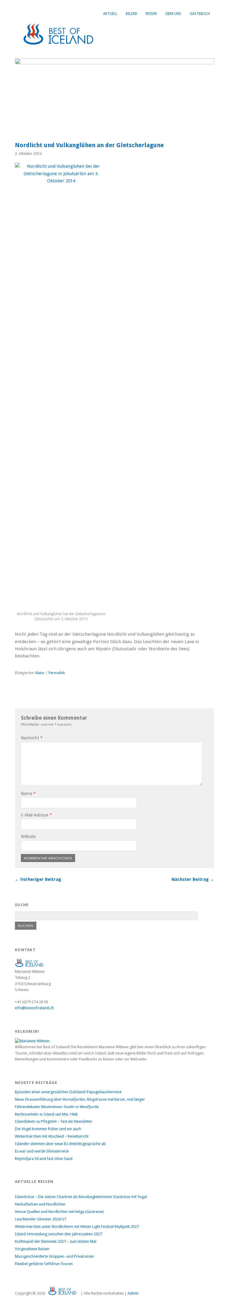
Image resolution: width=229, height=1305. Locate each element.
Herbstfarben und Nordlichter (40, 1204)
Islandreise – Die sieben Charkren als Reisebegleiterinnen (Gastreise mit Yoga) (81, 1196)
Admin (133, 1293)
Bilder (131, 14)
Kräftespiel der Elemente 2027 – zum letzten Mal (55, 1241)
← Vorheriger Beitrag (38, 879)
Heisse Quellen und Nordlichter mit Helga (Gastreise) (59, 1211)
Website (28, 836)
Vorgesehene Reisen (32, 1249)
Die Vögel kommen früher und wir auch (48, 1129)
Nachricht (32, 737)
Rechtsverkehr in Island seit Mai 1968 (46, 1114)
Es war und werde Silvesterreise (42, 1151)
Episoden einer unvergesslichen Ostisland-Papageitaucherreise (68, 1092)
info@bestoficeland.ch (34, 1008)
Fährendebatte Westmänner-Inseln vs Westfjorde (57, 1107)
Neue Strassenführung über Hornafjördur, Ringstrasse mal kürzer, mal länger (80, 1099)
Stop (207, 68)
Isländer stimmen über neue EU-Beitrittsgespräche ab (60, 1143)
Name (28, 793)
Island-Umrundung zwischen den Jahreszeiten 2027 (58, 1234)
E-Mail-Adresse (36, 815)
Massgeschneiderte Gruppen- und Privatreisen (54, 1256)
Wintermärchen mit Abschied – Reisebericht (52, 1136)
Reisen (151, 14)
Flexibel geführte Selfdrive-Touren (44, 1264)
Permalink (57, 673)
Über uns (173, 14)
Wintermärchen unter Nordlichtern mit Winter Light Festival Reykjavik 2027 (77, 1226)
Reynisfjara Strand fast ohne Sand (43, 1158)
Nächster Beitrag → (192, 879)
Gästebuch (200, 14)
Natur (40, 673)
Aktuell (110, 14)
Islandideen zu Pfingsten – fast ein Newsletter (53, 1121)
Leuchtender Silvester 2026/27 (40, 1219)
